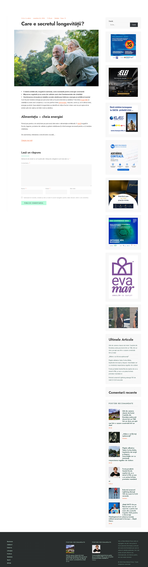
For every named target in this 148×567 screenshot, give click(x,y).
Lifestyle (9, 551)
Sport (8, 560)
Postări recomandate (121, 403)
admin (29, 18)
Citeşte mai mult (26, 140)
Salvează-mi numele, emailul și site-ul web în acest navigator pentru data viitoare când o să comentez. (56, 197)
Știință (110, 428)
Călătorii (9, 544)
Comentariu (25, 163)
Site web (72, 188)
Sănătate (56, 18)
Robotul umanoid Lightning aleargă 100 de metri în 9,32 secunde (130, 493)
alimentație (62, 102)
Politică (111, 484)
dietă (79, 123)
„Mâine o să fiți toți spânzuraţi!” (119, 356)
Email (48, 188)
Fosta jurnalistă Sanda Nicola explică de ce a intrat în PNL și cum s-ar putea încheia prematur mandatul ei (123, 371)
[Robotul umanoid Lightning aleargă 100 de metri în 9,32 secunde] (114, 493)
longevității (84, 100)
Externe (9, 547)
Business (10, 541)
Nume (23, 188)
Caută (111, 21)
